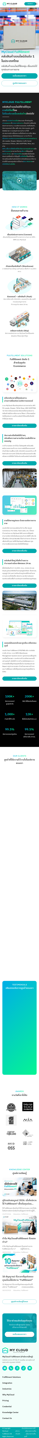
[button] (19, 180)
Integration (7, 1383)
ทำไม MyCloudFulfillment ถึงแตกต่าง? (19, 1240)
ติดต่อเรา (30, 4)
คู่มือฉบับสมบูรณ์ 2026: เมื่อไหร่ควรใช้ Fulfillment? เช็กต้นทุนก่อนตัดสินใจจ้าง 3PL (19, 1202)
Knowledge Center (10, 1412)
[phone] (11, 1368)
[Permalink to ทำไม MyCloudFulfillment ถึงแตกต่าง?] (19, 1225)
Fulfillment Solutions (11, 1377)
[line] (29, 1368)
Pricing (5, 1400)
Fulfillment (24, 1214)
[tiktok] (23, 1368)
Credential (7, 1406)
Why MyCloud (8, 1394)
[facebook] (17, 1368)
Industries (6, 1389)
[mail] (4, 1368)
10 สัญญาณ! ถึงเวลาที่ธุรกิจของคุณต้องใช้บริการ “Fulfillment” (17, 1278)
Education (16, 1214)
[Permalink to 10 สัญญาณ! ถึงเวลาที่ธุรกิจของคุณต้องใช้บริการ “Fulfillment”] (19, 1263)
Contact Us (7, 1418)
